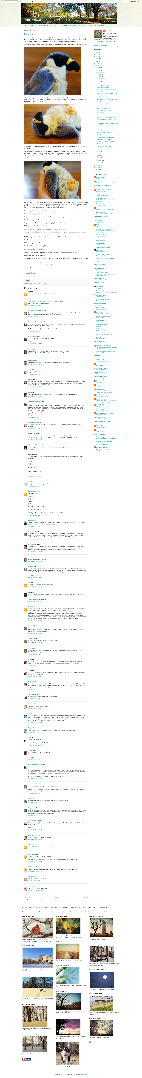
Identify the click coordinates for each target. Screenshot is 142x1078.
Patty (29, 728)
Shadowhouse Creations (103, 247)
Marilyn (30, 379)
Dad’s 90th (98, 326)
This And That (99, 410)
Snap (29, 481)
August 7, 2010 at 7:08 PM (35, 732)
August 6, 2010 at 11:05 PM (35, 539)
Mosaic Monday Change (102, 396)
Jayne (29, 648)
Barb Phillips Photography (103, 345)
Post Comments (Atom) (37, 900)
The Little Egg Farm (101, 409)
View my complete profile (100, 45)
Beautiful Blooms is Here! (102, 195)
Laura (29, 349)
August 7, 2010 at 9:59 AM (35, 676)
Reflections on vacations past (104, 104)
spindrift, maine (100, 430)
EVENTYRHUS (100, 426)
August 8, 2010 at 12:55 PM (35, 759)
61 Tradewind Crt (100, 352)
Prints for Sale (99, 25)
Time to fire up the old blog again (103, 300)
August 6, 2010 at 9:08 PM (35, 449)
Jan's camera (32, 886)
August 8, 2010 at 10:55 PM (35, 802)
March (99, 158)
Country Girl (31, 625)
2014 (97, 61)
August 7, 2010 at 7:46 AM (35, 601)
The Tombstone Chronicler (103, 316)
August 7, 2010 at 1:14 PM (35, 708)
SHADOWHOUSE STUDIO (103, 254)
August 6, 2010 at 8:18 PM (35, 417)
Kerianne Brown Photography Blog (105, 351)
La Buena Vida (100, 329)
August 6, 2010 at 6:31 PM (35, 364)
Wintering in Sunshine (101, 305)
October (99, 76)
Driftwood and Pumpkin (34, 445)
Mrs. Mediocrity (100, 204)
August (99, 81)
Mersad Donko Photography (104, 185)
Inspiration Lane (100, 243)
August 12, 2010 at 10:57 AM (35, 890)
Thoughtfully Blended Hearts (36, 310)
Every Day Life (100, 320)
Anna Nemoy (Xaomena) (103, 421)
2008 (97, 167)
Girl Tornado (31, 854)
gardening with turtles (102, 312)
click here (49, 98)
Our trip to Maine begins (103, 144)
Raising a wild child (100, 240)
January (99, 162)
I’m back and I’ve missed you (104, 146)
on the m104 (99, 250)
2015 (97, 59)
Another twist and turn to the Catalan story (106, 292)
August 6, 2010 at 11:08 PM (35, 561)
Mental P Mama (32, 557)
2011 (97, 68)
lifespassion (31, 808)
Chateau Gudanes (101, 434)
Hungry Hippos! (100, 222)
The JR (30, 844)
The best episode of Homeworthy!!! (104, 209)
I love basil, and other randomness (106, 137)
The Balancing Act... (100, 321)
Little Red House (100, 395)
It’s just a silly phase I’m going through (107, 99)
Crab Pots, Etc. (99, 265)
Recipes (90, 25)
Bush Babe (99, 220)
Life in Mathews (100, 264)
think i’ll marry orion (100, 205)
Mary (29, 592)
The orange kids (100, 269)
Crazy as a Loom (100, 177)
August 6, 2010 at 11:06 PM (35, 552)
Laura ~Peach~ (32, 694)
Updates (98, 343)
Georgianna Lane (101, 194)
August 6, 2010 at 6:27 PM (35, 344)
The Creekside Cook (101, 234)
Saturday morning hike (103, 85)
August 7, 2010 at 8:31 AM (35, 643)
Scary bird (29, 34)
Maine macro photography (104, 139)
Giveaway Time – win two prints (105, 126)
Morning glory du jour (102, 83)
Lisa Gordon (99, 286)
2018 (97, 52)
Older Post (85, 897)
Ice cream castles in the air (104, 132)
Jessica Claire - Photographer (104, 229)
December (100, 72)
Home (25, 25)
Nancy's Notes (32, 336)
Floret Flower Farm (101, 198)
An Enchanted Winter (101, 369)
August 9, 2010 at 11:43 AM (35, 839)
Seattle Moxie (100, 268)
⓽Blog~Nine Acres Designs (104, 450)
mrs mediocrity (32, 531)
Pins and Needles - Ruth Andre (103, 284)
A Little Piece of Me (101, 216)
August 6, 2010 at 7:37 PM (35, 396)
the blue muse (100, 307)
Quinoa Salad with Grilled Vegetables (104, 213)
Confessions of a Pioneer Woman (105, 258)
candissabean (100, 364)
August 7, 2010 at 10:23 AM (35, 689)
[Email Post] (45, 283)
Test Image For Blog (101, 255)
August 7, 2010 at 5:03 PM (35, 723)
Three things (100, 112)
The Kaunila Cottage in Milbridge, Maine (107, 141)
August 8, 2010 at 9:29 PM (35, 793)
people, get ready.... (100, 431)
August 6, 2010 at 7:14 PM (35, 374)
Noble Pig (98, 181)
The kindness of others (103, 87)
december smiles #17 (101, 309)
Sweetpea (30, 566)
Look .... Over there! (101, 279)
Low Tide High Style (33, 820)
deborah (30, 520)
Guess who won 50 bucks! (102, 313)
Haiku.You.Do (100, 389)
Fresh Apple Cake (100, 236)
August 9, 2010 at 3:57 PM (35, 862)
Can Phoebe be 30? (100, 191)
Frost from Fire (99, 296)
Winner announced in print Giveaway (106, 117)
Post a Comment (30, 894)
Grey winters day (100, 373)
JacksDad (31, 360)
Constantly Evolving (101, 444)
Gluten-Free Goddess (102, 212)
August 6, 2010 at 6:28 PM (35, 355)
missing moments (101, 303)
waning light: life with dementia (104, 413)
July (98, 149)
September (100, 79)
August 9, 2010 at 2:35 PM (35, 849)
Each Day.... (99, 355)
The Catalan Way (100, 291)
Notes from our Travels (102, 299)
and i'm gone (99, 382)
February (99, 160)
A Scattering (31, 876)
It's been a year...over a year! (103, 361)
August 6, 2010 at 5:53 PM (35, 296)
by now (98, 386)
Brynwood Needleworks (34, 401)
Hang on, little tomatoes (103, 97)
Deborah (30, 750)
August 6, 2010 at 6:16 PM (35, 331)
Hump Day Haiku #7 (101, 418)
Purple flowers (99, 365)
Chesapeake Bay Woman (35, 322)
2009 (97, 165)
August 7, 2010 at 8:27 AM (35, 633)
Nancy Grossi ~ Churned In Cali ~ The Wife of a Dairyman (43, 301)
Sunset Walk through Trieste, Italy (104, 187)
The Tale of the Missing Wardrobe (104, 334)
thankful (98, 406)
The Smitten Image (101, 295)
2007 (97, 169)
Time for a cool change (103, 115)
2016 (97, 56)
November (100, 74)
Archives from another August (104, 101)
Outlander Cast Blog (101, 239)
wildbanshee (31, 681)
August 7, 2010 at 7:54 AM (35, 620)
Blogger (85, 1074)
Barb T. (30, 606)
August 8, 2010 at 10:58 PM (35, 815)
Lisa (29, 582)
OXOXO (98, 225)
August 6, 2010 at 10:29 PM (35, 515)
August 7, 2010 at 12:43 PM (35, 698)
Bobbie (30, 798)
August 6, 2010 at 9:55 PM (35, 486)
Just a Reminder (100, 357)
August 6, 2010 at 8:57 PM (35, 439)
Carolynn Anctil (32, 835)
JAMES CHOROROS (101, 272)
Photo (97, 244)
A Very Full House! (100, 317)
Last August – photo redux (104, 110)
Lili (29, 713)
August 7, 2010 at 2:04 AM (35, 587)
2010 (97, 70)
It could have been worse (103, 108)
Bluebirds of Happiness (101, 378)
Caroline (30, 704)
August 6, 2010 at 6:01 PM (35, 305)
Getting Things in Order (101, 427)
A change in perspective (101, 414)
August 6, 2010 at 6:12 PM (35, 316)
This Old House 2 (100, 278)
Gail (29, 392)
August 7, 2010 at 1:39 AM (35, 577)
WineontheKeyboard (101, 324)
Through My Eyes (101, 381)
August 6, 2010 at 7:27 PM (35, 387)
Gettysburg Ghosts (101, 341)
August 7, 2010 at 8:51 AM (35, 654)
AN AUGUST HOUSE (101, 338)
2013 (97, 63)
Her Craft (98, 288)
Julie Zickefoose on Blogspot (104, 189)
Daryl (29, 659)
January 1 (98, 226)
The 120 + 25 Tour (101, 399)
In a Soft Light (100, 404)
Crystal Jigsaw (100, 333)
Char (29, 737)
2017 (97, 54)
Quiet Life (98, 208)
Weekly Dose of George (77, 25)
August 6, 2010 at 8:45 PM (35, 428)
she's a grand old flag (101, 251)
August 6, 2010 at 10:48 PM (35, 526)
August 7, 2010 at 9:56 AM (35, 665)
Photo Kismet (100, 359)
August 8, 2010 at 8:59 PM (35, 778)
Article (97, 423)
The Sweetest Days (101, 447)
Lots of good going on (102, 106)
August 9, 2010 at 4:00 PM (35, 871)
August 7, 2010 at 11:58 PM (35, 745)
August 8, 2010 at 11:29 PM (35, 830)
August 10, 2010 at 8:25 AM (35, 881)
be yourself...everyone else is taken (106, 385)
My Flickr (65, 25)
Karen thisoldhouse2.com (35, 764)
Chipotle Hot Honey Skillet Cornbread (105, 182)
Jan (29, 291)
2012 (97, 65)
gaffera (74, 1074)
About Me (33, 25)
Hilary (29, 369)
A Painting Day (100, 282)
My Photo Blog (54, 25)
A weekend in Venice (101, 330)
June (98, 151)
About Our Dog (43, 25)
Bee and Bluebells (100, 218)
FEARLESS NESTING (102, 368)
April (98, 155)
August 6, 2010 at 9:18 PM (35, 476)
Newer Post (27, 897)
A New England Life (33, 422)
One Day (98, 337)
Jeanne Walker (32, 491)
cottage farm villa (33, 784)
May (98, 153)
